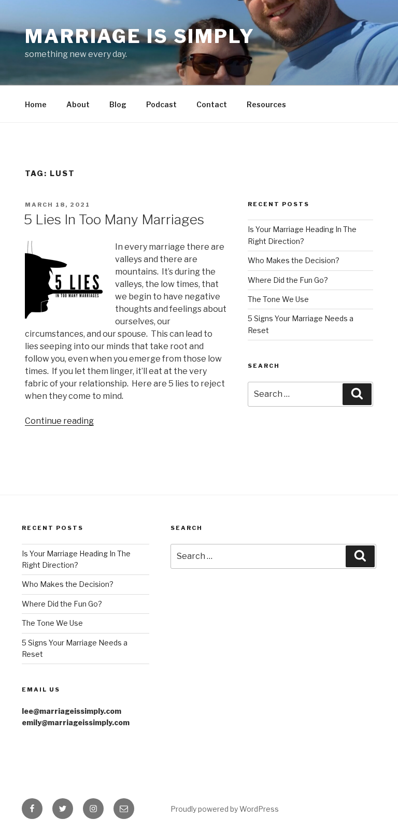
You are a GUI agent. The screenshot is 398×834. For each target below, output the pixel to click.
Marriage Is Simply (140, 36)
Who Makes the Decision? (293, 260)
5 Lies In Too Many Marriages (114, 219)
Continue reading (59, 421)
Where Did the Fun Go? (288, 280)
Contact (211, 104)
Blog (117, 104)
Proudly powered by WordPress (224, 808)
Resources (266, 104)
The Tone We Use (278, 299)
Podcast (161, 104)
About (78, 104)
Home (36, 104)
